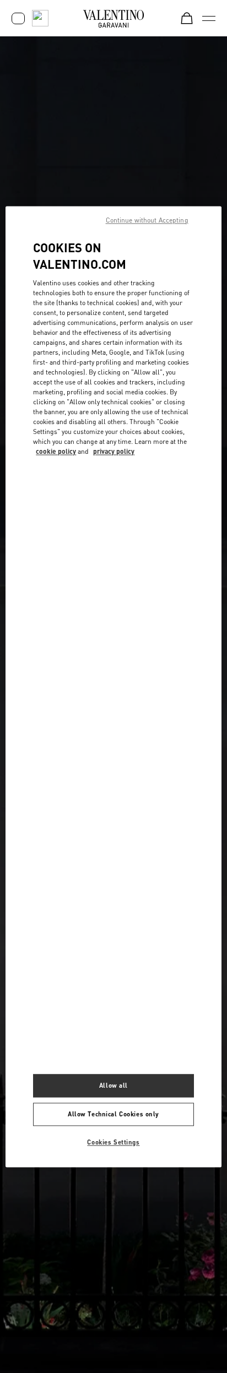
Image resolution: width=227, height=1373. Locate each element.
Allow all (113, 1085)
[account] (18, 18)
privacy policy (113, 452)
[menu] (209, 18)
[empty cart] (187, 18)
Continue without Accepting (147, 220)
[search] (40, 18)
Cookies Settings (113, 1142)
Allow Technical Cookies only (113, 1114)
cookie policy (56, 452)
